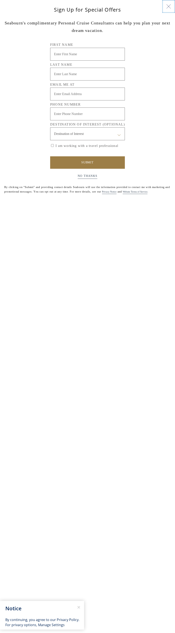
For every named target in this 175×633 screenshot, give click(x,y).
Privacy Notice (109, 191)
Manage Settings (51, 625)
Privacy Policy (68, 619)
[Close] (168, 6)
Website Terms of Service (135, 191)
